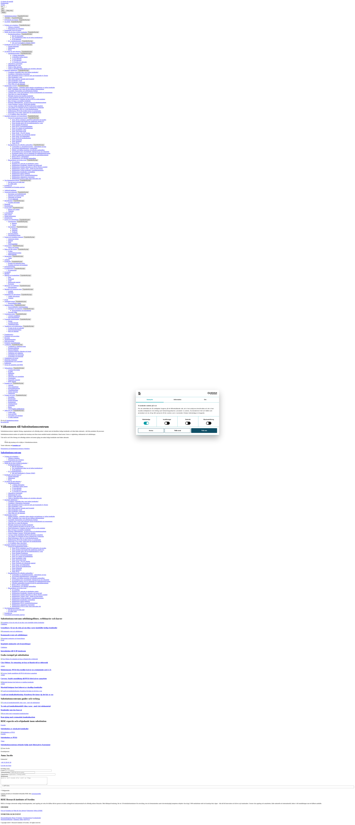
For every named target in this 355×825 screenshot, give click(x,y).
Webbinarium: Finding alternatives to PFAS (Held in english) (29, 167)
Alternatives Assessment (15, 63)
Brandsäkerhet (8, 206)
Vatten (10, 258)
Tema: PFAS (15, 143)
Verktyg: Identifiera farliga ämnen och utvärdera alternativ (25, 68)
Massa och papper (13, 247)
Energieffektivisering (14, 235)
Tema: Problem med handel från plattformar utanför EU (28, 121)
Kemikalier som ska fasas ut (12, 44)
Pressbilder (11, 397)
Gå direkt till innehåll (7, 1)
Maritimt (6, 273)
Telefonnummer (5, 772)
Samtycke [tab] (150, 399)
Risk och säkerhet (13, 331)
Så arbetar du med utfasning (12, 51)
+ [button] (19, 456)
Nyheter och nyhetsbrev (11, 25)
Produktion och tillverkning (12, 294)
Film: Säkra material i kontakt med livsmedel (21, 79)
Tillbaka (3, 12)
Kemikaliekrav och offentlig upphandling (24, 158)
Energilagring (12, 221)
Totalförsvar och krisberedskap (13, 326)
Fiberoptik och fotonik (14, 197)
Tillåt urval (177, 430)
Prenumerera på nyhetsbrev (16, 28)
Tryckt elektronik (13, 199)
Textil (9, 280)
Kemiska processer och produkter (18, 265)
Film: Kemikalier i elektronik (16, 82)
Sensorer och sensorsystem (16, 195)
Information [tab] (177, 399)
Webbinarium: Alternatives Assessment (23, 177)
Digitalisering (8, 218)
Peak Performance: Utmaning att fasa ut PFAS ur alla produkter (26, 99)
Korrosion (11, 284)
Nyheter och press (9, 395)
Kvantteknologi (8, 268)
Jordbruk (7, 260)
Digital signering (13, 392)
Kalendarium (12, 402)
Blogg (10, 407)
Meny (2, 10)
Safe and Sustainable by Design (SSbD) (23, 43)
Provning (7, 338)
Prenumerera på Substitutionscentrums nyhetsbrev (15, 448)
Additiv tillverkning (14, 296)
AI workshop (16, 162)
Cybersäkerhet (8, 213)
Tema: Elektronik (17, 139)
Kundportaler (5, 3)
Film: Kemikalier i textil (15, 80)
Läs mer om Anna (6, 765)
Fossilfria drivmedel (14, 202)
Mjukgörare (11, 48)
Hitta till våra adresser (19, 810)
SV (2, 5)
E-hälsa (10, 251)
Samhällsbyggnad (9, 301)
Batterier (14, 223)
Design (10, 321)
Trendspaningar (12, 403)
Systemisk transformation (11, 319)
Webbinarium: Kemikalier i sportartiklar (23, 172)
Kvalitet (10, 371)
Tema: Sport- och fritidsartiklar (21, 136)
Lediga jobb (11, 412)
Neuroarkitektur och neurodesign (21, 310)
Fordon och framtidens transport (13, 237)
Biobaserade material (14, 282)
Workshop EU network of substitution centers (25, 163)
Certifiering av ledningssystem (17, 346)
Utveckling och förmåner (15, 415)
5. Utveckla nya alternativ (19, 62)
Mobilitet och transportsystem (13, 289)
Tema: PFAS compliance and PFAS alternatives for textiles (29, 119)
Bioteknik (7, 204)
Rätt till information (17, 36)
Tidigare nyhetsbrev (14, 27)
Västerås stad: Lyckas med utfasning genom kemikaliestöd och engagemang (30, 92)
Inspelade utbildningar (10, 70)
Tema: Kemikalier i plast (19, 129)
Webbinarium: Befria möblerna (21, 173)
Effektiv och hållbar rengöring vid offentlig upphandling (28, 150)
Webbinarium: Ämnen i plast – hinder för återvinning (27, 168)
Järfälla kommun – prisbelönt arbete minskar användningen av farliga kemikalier (31, 87)
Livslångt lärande (13, 323)
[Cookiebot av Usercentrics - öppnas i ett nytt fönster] (209, 393)
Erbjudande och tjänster (11, 20)
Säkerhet (10, 375)
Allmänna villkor (18, 819)
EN (4, 5)
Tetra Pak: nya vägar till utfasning (18, 94)
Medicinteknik (12, 254)
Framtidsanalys (8, 334)
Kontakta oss (8, 185)
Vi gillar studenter (13, 417)
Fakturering (11, 393)
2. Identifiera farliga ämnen (20, 57)
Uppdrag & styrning (14, 370)
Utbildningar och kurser (11, 358)
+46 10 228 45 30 (6, 762)
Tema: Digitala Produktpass (20, 124)
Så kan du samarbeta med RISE (13, 365)
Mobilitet (10, 293)
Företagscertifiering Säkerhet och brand (19, 351)
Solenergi (14, 230)
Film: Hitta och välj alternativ (16, 84)
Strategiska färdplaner (10, 360)
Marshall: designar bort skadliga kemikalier (20, 96)
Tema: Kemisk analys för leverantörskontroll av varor (27, 123)
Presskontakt (12, 398)
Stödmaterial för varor (14, 65)
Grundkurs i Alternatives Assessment (19, 74)
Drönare (10, 240)
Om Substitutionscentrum (11, 180)
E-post (3, 770)
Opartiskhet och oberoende (16, 355)
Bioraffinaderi (8, 200)
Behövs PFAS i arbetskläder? (20, 156)
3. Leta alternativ (17, 58)
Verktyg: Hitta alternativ (15, 67)
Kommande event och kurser (12, 30)
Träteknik (11, 211)
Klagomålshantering (14, 388)
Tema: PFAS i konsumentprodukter (22, 126)
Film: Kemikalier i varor (15, 77)
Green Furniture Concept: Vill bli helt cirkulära (21, 104)
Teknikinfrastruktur (10, 339)
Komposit (11, 279)
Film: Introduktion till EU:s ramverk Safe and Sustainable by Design (28, 75)
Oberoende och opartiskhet (16, 376)
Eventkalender (36, 818)
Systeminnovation (9, 314)
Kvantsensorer (12, 270)
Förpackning (8, 245)
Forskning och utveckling (11, 336)
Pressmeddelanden (6, 818)
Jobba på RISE (38, 810)
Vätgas (14, 225)
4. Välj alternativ (17, 60)
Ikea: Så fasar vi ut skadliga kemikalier (19, 101)
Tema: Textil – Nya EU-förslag (21, 133)
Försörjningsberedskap (14, 329)
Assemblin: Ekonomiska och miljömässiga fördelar (23, 91)
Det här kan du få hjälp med (16, 182)
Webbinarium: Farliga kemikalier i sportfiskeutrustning (28, 170)
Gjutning (10, 298)
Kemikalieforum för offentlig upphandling (20, 145)
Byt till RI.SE (5, 422)
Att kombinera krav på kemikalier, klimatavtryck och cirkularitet (30, 151)
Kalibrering (7, 363)
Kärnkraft (14, 228)
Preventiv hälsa (12, 312)
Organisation (12, 378)
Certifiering (7, 344)
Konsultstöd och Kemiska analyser (14, 187)
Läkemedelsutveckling (14, 253)
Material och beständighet (11, 275)
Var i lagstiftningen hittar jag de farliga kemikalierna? (27, 37)
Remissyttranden (13, 400)
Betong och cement (13, 209)
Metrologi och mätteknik (11, 285)
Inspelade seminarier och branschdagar (15, 116)
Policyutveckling (9, 341)
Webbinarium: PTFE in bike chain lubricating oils (26, 178)
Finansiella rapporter (14, 380)
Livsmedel (7, 272)
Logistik (10, 291)
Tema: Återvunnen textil (19, 131)
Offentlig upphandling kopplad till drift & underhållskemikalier (30, 155)
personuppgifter (36, 793)
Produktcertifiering (13, 348)
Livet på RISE (12, 414)
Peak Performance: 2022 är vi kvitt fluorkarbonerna (23, 109)
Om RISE (7, 21)
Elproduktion (12, 227)
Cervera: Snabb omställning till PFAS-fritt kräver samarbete (25, 106)
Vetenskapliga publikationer (16, 408)
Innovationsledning (13, 317)
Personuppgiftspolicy (7, 819)
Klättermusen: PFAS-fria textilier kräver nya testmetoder (24, 111)
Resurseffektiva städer (14, 303)
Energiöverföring (13, 233)
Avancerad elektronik (10, 192)
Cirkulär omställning (14, 316)
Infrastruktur (8, 256)
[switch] (167, 423)
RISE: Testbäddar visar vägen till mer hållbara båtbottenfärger (26, 89)
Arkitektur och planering (15, 308)
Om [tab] (205, 399)
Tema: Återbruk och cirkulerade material (23, 134)
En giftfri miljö (12, 184)
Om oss (3, 810)
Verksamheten (8, 368)
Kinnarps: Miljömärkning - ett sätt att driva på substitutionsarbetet (27, 102)
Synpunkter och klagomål (15, 356)
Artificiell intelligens (10, 190)
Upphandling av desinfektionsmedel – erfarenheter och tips (29, 146)
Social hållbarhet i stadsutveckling (18, 307)
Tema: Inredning (16, 141)
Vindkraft (14, 232)
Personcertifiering (13, 350)
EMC (9, 242)
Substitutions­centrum (10, 16)
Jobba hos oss (8, 410)
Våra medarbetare (13, 387)
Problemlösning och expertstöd (13, 361)
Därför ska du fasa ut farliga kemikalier (15, 32)
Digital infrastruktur (10, 216)
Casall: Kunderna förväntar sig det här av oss (21, 97)
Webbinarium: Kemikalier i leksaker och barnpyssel (27, 165)
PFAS (10, 50)
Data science (8, 214)
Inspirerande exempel (10, 85)
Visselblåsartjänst (13, 390)
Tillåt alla (204, 430)
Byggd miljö (8, 207)
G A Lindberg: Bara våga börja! (17, 114)
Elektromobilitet (12, 244)
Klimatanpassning (9, 266)
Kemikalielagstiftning (14, 34)
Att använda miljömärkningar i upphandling (24, 148)
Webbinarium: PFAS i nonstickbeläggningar (25, 175)
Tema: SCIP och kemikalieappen (21, 138)
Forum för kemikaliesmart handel (17, 118)
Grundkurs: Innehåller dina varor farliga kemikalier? (23, 72)
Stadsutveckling (9, 305)
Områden (7, 18)
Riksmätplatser (12, 287)
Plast (9, 277)
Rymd (6, 299)
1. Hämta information (18, 55)
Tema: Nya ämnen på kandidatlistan (22, 128)
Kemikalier (7, 261)
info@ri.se (27, 819)
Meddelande (4, 776)
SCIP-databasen (16, 39)
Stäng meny (9, 10)
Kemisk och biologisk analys (16, 263)
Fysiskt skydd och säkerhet (16, 328)
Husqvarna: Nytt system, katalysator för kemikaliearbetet (24, 112)
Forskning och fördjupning (12, 343)
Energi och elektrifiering (11, 219)
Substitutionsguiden (14, 53)
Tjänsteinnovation (13, 324)
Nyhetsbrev (11, 405)
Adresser (10, 385)
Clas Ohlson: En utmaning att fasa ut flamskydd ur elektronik (26, 107)
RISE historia (12, 381)
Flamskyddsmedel (13, 46)
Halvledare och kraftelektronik (17, 194)
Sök (2, 6)
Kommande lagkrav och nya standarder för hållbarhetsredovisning (31, 153)
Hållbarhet (11, 373)
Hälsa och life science (10, 249)
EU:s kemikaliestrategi (14, 41)
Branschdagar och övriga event (17, 160)
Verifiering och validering (15, 353)
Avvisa (151, 430)
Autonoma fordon (13, 239)
